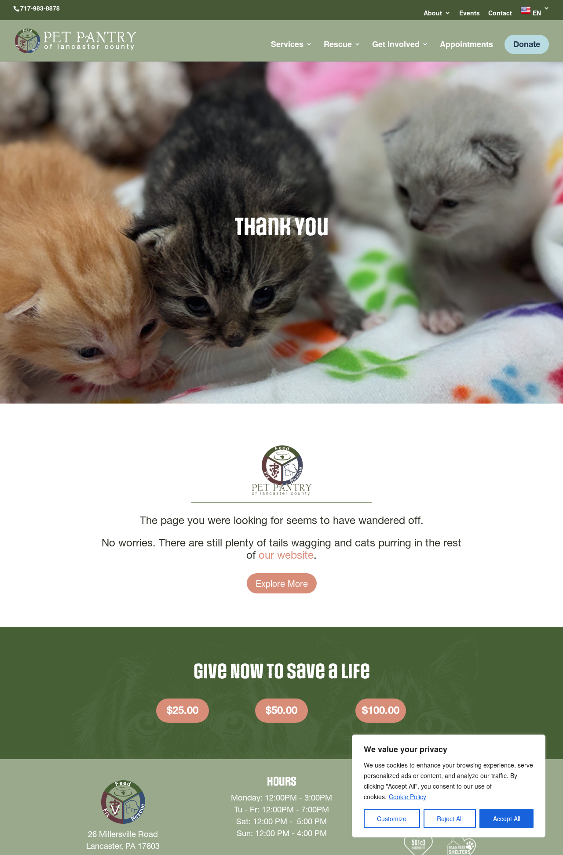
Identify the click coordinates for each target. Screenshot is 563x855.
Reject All (450, 818)
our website (286, 555)
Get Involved (396, 45)
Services (287, 45)
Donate (526, 44)
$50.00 (281, 710)
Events (469, 13)
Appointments (466, 45)
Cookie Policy (407, 796)
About (433, 13)
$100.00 (380, 710)
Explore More (282, 583)
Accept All (506, 818)
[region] (448, 786)
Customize (391, 818)
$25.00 (182, 710)
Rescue (338, 45)
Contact (500, 13)
